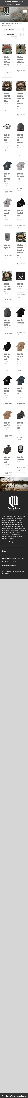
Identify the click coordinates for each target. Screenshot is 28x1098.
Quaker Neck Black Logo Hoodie (7, 356)
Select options (6, 192)
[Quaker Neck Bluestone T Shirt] (21, 381)
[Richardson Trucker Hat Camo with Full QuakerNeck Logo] (21, 237)
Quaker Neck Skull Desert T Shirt (20, 356)
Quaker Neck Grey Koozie (7, 246)
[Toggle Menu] (24, 11)
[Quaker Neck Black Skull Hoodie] (21, 203)
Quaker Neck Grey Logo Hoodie (20, 425)
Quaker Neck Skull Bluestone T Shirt (7, 177)
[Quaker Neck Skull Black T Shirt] (7, 381)
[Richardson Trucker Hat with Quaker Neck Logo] (7, 49)
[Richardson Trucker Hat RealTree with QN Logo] (7, 86)
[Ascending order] (22, 29)
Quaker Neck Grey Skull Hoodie (7, 459)
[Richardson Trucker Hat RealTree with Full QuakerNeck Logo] (21, 86)
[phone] (18, 542)
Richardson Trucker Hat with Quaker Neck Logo (7, 61)
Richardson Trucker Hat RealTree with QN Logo (7, 97)
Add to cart (5, 74)
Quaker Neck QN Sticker (20, 285)
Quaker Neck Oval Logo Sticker (7, 137)
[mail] (15, 542)
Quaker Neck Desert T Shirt (7, 424)
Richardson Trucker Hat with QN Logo (20, 59)
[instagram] (12, 542)
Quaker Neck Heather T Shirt (7, 213)
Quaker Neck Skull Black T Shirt (7, 391)
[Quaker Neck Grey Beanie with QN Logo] (7, 312)
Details (10, 72)
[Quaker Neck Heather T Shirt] (7, 203)
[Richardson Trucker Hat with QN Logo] (21, 49)
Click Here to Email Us (13, 562)
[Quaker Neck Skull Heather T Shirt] (21, 166)
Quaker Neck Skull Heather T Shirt (20, 176)
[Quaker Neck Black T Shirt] (21, 312)
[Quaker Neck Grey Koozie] (7, 237)
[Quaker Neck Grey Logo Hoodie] (21, 415)
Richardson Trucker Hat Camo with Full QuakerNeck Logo (20, 250)
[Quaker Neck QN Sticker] (21, 276)
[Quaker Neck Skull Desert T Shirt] (21, 346)
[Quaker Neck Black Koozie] (21, 449)
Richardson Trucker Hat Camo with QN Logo (7, 288)
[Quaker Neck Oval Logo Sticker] (7, 127)
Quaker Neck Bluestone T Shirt (20, 391)
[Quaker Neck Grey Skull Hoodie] (7, 449)
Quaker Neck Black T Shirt (20, 321)
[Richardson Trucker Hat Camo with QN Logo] (7, 276)
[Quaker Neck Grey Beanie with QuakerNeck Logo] (21, 127)
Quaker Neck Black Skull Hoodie (20, 213)
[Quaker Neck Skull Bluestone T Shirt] (7, 166)
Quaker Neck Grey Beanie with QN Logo (7, 322)
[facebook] (9, 542)
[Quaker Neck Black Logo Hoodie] (7, 346)
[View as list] (15, 38)
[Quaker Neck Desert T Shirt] (7, 415)
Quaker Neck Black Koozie (20, 458)
